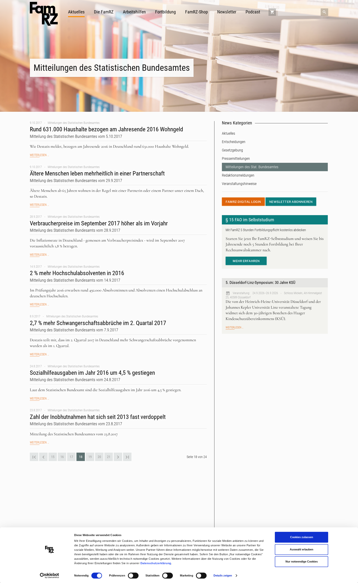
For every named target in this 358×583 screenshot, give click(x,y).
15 (52, 457)
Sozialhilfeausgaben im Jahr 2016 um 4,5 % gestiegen (92, 372)
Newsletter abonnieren (291, 202)
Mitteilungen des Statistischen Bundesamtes (74, 123)
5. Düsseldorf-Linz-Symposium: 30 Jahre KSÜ (260, 282)
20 (99, 457)
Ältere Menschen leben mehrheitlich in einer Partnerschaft (97, 173)
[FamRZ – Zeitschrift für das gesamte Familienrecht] (44, 14)
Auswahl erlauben (301, 549)
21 (108, 457)
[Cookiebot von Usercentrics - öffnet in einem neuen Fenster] (49, 576)
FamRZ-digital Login (243, 202)
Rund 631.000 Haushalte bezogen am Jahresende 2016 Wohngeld (106, 129)
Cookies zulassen (301, 537)
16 (62, 457)
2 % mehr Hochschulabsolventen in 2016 (77, 273)
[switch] (133, 576)
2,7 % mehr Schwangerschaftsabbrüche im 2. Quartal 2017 (98, 323)
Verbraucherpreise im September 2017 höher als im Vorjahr (99, 223)
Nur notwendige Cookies (301, 561)
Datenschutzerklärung (155, 563)
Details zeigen (222, 575)
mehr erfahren (246, 261)
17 (71, 457)
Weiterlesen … (39, 155)
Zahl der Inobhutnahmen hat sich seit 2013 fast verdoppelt (98, 416)
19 (90, 457)
